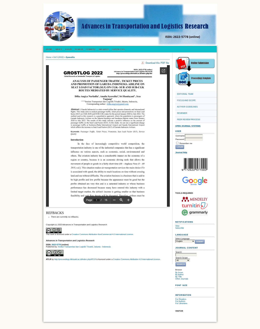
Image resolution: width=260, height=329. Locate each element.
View (177, 226)
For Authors (180, 301)
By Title (178, 277)
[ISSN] (194, 164)
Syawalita (70, 57)
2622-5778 (56, 245)
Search (79, 49)
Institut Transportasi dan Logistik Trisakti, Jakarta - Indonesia (84, 247)
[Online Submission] (195, 71)
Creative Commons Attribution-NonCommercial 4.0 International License (102, 234)
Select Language (182, 239)
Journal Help (181, 152)
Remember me (186, 143)
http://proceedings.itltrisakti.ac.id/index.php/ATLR (75, 259)
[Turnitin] (194, 205)
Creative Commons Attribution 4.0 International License (136, 259)
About (58, 49)
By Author (179, 274)
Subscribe (179, 228)
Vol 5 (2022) (58, 57)
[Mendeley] (194, 199)
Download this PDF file (157, 63)
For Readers (180, 299)
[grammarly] (194, 212)
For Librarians (181, 303)
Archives (104, 49)
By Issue (179, 272)
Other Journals (181, 279)
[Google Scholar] (194, 181)
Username (179, 136)
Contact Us (118, 49)
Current (91, 49)
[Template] (195, 86)
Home (49, 49)
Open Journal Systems (187, 126)
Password (179, 139)
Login (68, 49)
